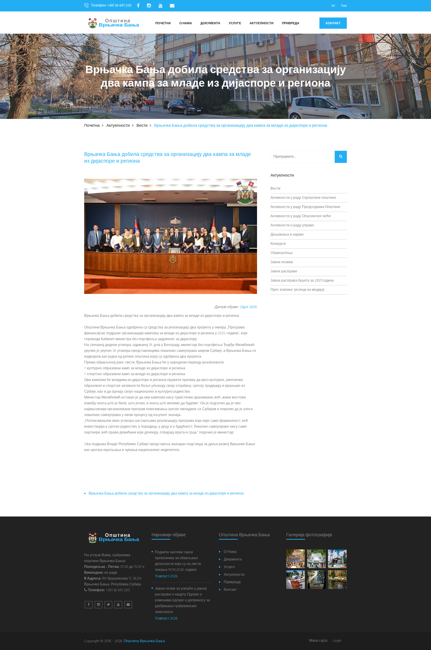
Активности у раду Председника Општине (305, 207)
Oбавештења (281, 253)
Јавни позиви (281, 262)
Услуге (235, 23)
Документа (210, 23)
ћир (344, 5)
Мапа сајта (318, 640)
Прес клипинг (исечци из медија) (297, 290)
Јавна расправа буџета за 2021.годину (302, 281)
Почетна (163, 23)
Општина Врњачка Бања (144, 641)
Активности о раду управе (292, 225)
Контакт (333, 23)
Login (337, 640)
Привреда (290, 23)
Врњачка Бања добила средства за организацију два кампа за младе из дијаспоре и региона (166, 493)
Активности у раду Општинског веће (300, 216)
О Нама (185, 23)
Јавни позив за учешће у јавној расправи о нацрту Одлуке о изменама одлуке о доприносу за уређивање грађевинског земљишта (182, 600)
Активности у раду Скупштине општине (303, 198)
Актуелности (261, 23)
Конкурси (278, 244)
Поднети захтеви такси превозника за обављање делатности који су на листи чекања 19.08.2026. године (178, 561)
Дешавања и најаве (287, 235)
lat (333, 5)
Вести (141, 126)
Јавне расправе (283, 271)
